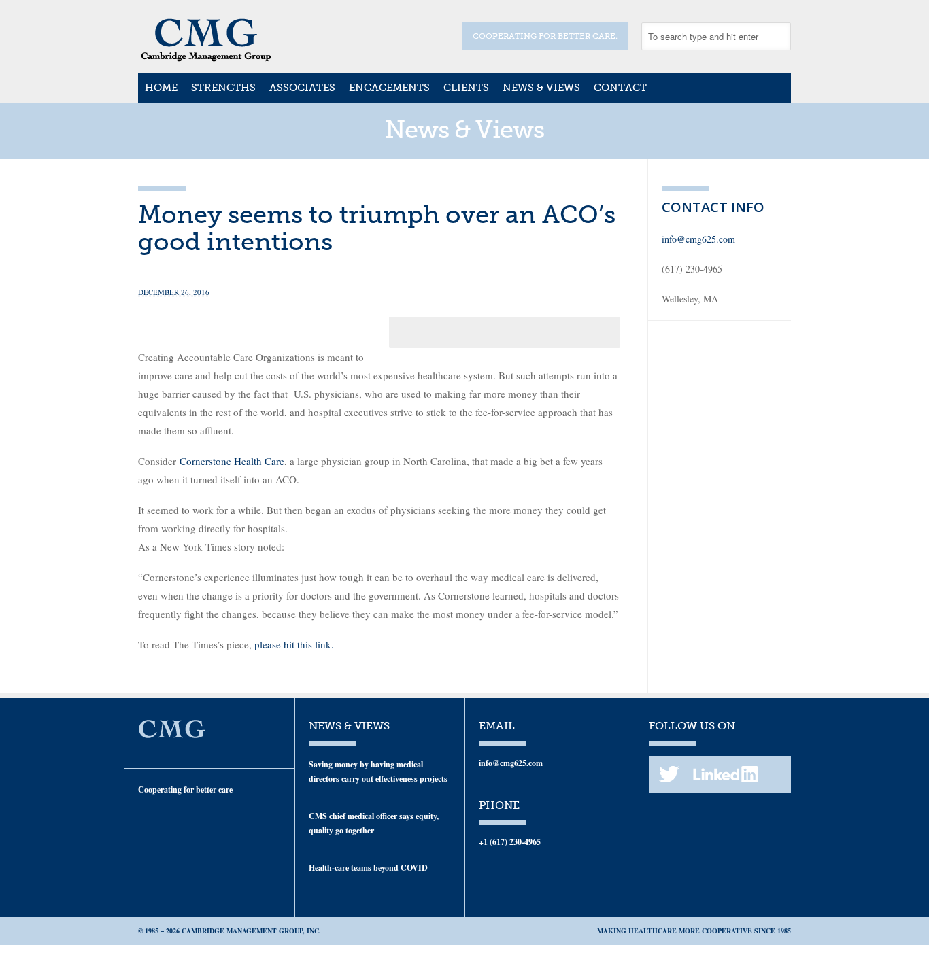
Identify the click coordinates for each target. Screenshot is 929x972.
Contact (620, 88)
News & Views (541, 88)
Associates (302, 88)
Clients (466, 88)
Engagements (389, 88)
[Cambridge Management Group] (206, 57)
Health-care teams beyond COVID (368, 867)
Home (161, 88)
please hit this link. (294, 644)
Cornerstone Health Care (232, 461)
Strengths (223, 88)
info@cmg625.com (698, 238)
